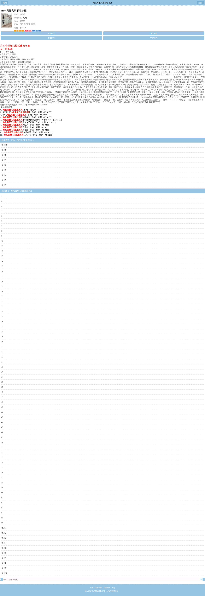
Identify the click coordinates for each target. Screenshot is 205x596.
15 (2, 266)
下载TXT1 (51, 38)
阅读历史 (107, 588)
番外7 (3, 160)
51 (2, 447)
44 (2, 412)
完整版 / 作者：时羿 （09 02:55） (27, 130)
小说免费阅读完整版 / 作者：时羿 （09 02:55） (33, 120)
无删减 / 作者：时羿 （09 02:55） (27, 127)
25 (2, 317)
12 (2, 251)
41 (2, 397)
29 (2, 337)
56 (2, 472)
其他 (25, 18)
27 (2, 327)
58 (2, 483)
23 (2, 306)
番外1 (3, 528)
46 (2, 422)
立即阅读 (51, 33)
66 (2, 523)
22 (2, 301)
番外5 (3, 170)
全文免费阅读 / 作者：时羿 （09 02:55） (30, 122)
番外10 (23, 28)
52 (2, 452)
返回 (5, 3)
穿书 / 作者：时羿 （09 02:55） (26, 115)
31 (2, 347)
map (113, 588)
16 (2, 271)
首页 (200, 3)
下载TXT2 (153, 38)
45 (2, 417)
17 (2, 276)
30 (2, 342)
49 (2, 437)
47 (2, 427)
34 (2, 362)
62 (2, 503)
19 (2, 286)
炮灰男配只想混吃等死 (102, 3)
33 (2, 357)
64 (2, 513)
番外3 (3, 180)
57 (2, 478)
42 (2, 402)
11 (2, 246)
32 (2, 352)
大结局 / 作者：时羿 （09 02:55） (27, 125)
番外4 (3, 175)
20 (2, 291)
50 (2, 442)
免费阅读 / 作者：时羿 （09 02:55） (29, 132)
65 (2, 518)
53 (2, 457)
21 (2, 296)
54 (2, 462)
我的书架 (98, 588)
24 (2, 312)
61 (2, 498)
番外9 (3, 150)
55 (2, 467)
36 (2, 372)
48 (2, 432)
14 (2, 261)
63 (2, 508)
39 (2, 387)
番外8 (3, 155)
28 (2, 332)
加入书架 (153, 33)
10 (2, 241)
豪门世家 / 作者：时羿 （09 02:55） (28, 112)
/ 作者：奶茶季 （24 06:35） (25, 110)
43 (2, 407)
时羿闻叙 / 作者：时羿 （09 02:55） (28, 117)
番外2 (3, 185)
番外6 (3, 165)
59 (2, 488)
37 (2, 377)
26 (2, 322)
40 (2, 392)
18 (2, 281)
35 (2, 367)
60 (2, 493)
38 (2, 382)
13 (2, 256)
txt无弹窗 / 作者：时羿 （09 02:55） (29, 135)
